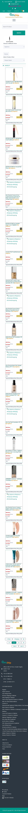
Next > (15, 646)
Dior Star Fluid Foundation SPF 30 (14, 422)
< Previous (16, 639)
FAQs (3, 749)
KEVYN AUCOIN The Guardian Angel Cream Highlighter (13, 224)
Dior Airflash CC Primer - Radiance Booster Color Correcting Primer (14, 451)
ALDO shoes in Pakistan (8, 721)
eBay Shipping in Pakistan (8, 697)
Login (4, 11)
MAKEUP (7, 65)
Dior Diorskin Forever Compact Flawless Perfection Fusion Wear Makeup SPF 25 (13, 509)
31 (9, 642)
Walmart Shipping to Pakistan (9, 717)
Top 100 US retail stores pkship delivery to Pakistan (14, 729)
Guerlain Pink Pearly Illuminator (13, 252)
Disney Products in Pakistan (9, 735)
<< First (9, 639)
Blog (3, 795)
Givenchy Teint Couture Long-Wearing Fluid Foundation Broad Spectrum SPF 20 (13, 282)
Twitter (5, 791)
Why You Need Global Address (9, 701)
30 (23, 639)
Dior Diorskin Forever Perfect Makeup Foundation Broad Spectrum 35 (12, 310)
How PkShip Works (6, 693)
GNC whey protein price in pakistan (10, 723)
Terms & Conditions (7, 745)
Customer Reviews (6, 793)
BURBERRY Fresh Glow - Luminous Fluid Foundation (14, 593)
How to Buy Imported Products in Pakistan (12, 699)
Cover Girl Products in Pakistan (9, 713)
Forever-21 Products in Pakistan (10, 715)
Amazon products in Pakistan (9, 727)
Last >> (22, 646)
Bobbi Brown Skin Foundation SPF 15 (14, 337)
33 (18, 642)
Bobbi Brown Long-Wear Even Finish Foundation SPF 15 (13, 394)
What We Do (5, 743)
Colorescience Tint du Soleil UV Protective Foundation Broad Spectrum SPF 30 (13, 565)
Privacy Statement (6, 747)
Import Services (6, 691)
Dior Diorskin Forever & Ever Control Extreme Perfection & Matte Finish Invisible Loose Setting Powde (13, 197)
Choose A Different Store (10, 43)
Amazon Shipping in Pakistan (9, 695)
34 (23, 642)
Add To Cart (19, 89)
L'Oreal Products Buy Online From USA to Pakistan (14, 731)
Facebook (5, 789)
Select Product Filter (8, 57)
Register (9, 11)
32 (14, 642)
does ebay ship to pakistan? (9, 719)
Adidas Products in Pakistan (9, 733)
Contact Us (16, 11)
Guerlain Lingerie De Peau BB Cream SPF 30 (13, 536)
